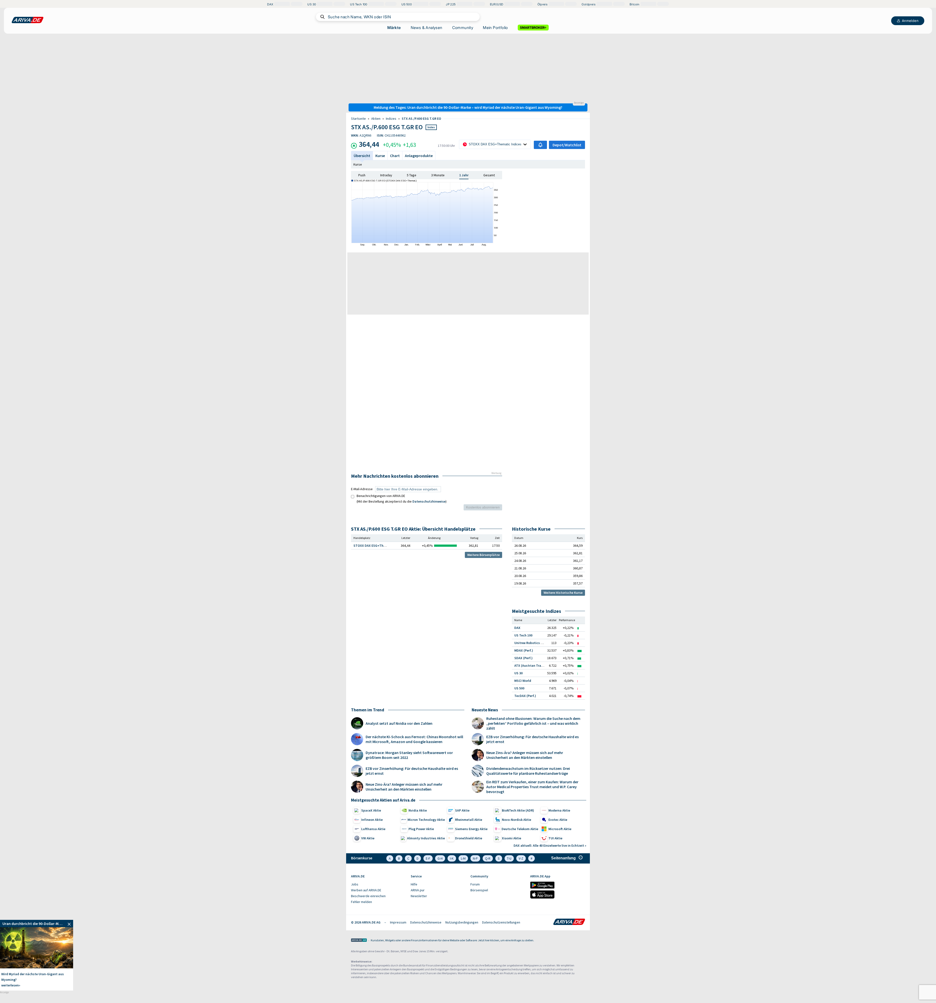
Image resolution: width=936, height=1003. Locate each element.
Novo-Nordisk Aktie (516, 819)
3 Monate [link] (438, 175)
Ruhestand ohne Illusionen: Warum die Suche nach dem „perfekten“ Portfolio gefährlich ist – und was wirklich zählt (533, 723)
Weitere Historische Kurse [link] (563, 592)
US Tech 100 (523, 635)
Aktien (375, 118)
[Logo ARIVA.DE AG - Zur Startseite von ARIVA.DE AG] (359, 940)
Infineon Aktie (372, 819)
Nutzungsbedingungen (461, 922)
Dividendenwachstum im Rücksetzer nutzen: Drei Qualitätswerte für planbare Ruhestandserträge (528, 771)
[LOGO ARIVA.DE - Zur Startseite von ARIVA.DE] (27, 20)
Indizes (391, 118)
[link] (36, 923)
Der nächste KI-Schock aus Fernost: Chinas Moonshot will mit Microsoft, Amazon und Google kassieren (414, 739)
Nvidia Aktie (418, 810)
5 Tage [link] (411, 175)
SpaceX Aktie (371, 810)
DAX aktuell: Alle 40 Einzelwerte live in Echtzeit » (550, 845)
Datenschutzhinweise (429, 501)
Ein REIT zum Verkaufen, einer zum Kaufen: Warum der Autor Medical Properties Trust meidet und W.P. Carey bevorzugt (532, 786)
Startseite (358, 118)
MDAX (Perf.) (523, 650)
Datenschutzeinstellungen (501, 922)
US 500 (519, 688)
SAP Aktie (462, 810)
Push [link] (361, 175)
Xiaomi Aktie (511, 838)
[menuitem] (378, 884)
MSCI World (522, 680)
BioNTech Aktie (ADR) (518, 810)
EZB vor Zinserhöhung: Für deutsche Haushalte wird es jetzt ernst (412, 771)
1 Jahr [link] (463, 175)
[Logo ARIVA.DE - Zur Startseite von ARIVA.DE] (569, 922)
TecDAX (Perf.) (525, 696)
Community (462, 27)
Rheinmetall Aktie (468, 819)
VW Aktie (367, 838)
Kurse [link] (380, 155)
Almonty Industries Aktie (426, 838)
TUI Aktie (555, 838)
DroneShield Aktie (468, 838)
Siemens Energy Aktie (471, 829)
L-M (463, 858)
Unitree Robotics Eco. (530, 643)
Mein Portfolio (495, 27)
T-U (509, 858)
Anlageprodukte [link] (419, 155)
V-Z (521, 858)
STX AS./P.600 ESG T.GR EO (421, 118)
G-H (440, 858)
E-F (428, 858)
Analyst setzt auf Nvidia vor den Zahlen (399, 723)
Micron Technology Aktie (426, 819)
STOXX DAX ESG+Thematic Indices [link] (379, 545)
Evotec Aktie (557, 819)
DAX (517, 628)
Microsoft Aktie (559, 829)
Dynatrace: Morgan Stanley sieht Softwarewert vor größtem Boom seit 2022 (409, 755)
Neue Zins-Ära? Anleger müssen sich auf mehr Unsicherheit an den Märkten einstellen (404, 787)
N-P (475, 858)
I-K (452, 858)
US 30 (518, 673)
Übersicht (362, 155)
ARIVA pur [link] (418, 890)
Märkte (394, 27)
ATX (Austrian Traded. (531, 665)
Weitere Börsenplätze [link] (483, 555)
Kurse (357, 164)
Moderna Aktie (559, 810)
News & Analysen (426, 27)
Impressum (398, 922)
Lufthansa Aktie (373, 829)
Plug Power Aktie (421, 829)
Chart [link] (395, 155)
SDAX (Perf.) (523, 658)
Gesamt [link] (489, 175)
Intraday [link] (386, 175)
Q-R (487, 858)
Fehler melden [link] (361, 902)
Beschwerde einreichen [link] (368, 896)
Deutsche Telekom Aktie (520, 829)
